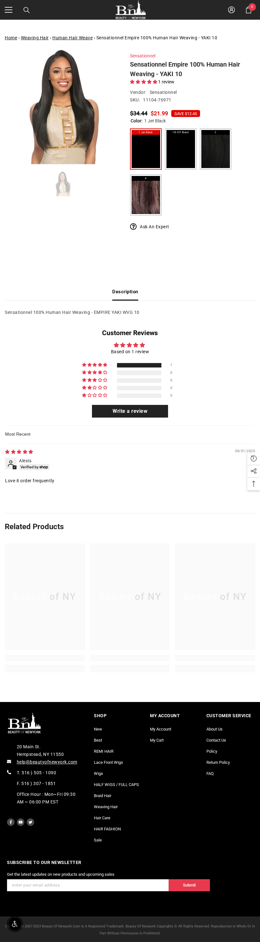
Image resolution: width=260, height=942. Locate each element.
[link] (45, 658)
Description (125, 292)
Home (11, 37)
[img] (19, 451)
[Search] (26, 10)
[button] (144, 81)
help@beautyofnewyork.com (47, 761)
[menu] (8, 10)
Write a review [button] (130, 411)
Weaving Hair (35, 37)
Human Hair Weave (72, 37)
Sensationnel (142, 55)
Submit (189, 885)
